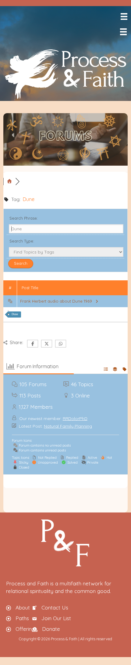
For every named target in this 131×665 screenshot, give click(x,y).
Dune (15, 314)
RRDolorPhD (75, 418)
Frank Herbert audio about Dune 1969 (57, 301)
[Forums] (9, 181)
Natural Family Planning (68, 426)
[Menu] (123, 16)
